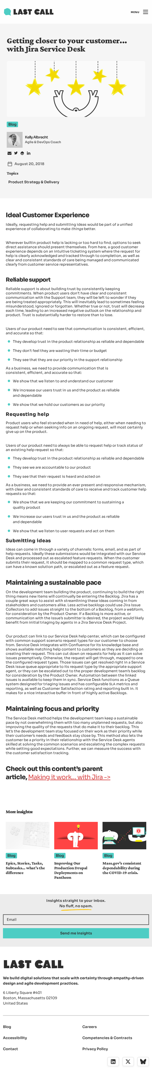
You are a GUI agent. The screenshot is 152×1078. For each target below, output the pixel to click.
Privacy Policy (95, 1049)
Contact (10, 1049)
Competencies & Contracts (107, 1038)
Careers (89, 1027)
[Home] (28, 12)
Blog (7, 1027)
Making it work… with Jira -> (69, 777)
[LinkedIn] (113, 1061)
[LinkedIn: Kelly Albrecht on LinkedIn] (28, 153)
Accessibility (15, 1038)
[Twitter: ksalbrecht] (16, 153)
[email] (9, 153)
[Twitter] (128, 1061)
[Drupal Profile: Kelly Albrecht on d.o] (22, 153)
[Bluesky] (143, 1061)
